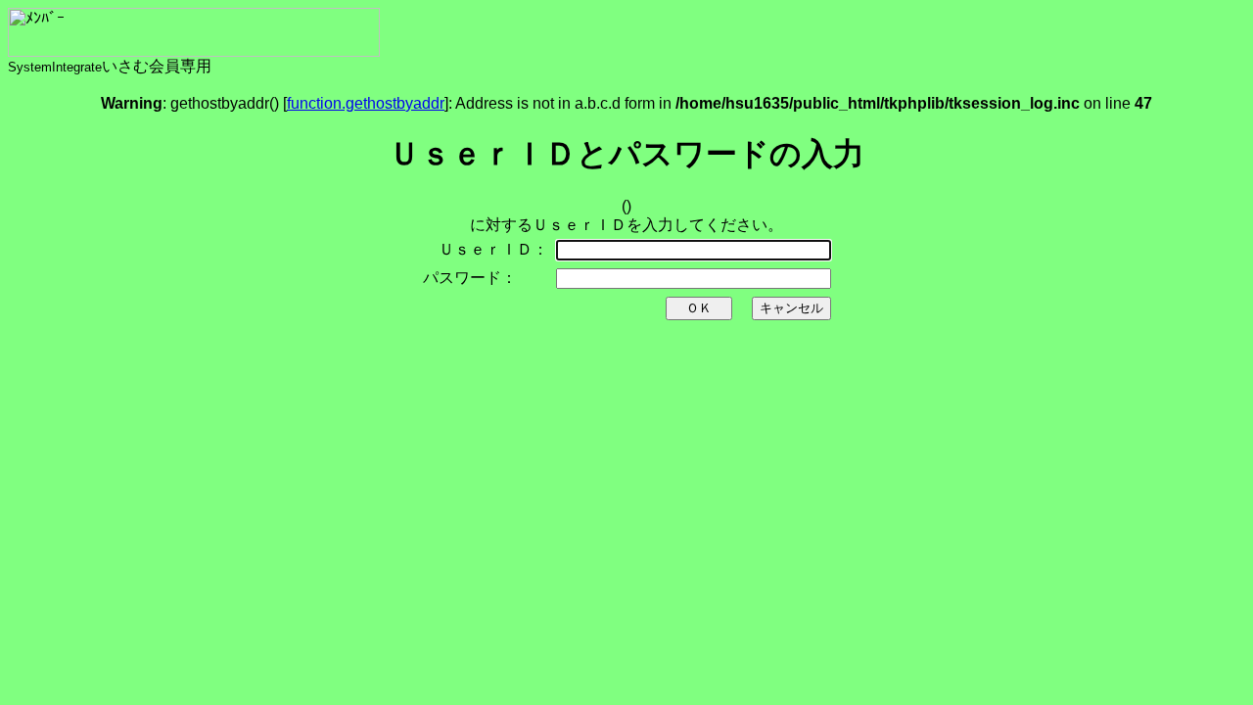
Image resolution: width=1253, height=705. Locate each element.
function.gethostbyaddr (365, 103)
